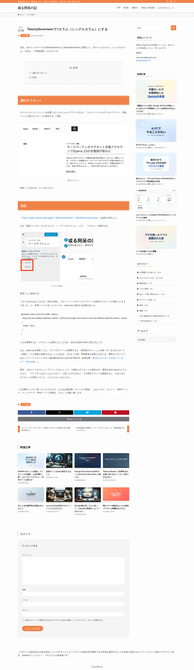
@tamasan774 (144, 60)
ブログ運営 (25, 35)
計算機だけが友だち (150, 272)
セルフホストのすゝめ (151, 277)
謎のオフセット (40, 72)
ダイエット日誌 (147, 299)
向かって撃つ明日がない (152, 294)
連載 (143, 310)
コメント (26, 554)
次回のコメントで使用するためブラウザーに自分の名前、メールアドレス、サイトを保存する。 (64, 620)
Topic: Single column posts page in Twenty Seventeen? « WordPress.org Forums (60, 217)
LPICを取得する (148, 321)
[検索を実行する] (173, 27)
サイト (25, 610)
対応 (35, 77)
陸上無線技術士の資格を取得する (154, 316)
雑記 (143, 305)
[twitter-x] (167, 1)
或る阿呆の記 (27, 7)
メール (25, 599)
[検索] (174, 1)
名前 (24, 589)
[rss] (171, 1)
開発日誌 (145, 283)
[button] (31, 412)
